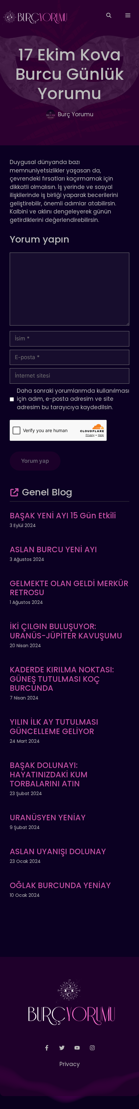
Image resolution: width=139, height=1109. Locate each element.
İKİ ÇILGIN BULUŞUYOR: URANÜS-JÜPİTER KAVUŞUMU (66, 631)
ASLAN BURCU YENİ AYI (53, 549)
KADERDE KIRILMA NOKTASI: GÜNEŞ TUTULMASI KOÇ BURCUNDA (62, 679)
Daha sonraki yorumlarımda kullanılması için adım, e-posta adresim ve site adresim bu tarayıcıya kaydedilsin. (73, 399)
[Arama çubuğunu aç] (108, 15)
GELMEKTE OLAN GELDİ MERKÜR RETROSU (69, 588)
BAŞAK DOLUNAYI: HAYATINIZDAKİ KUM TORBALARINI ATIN (49, 774)
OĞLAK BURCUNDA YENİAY (60, 885)
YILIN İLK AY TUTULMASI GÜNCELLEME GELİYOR (54, 727)
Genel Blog (47, 492)
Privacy (69, 1064)
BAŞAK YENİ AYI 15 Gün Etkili (63, 515)
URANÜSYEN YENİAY (48, 817)
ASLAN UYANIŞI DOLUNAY (58, 851)
